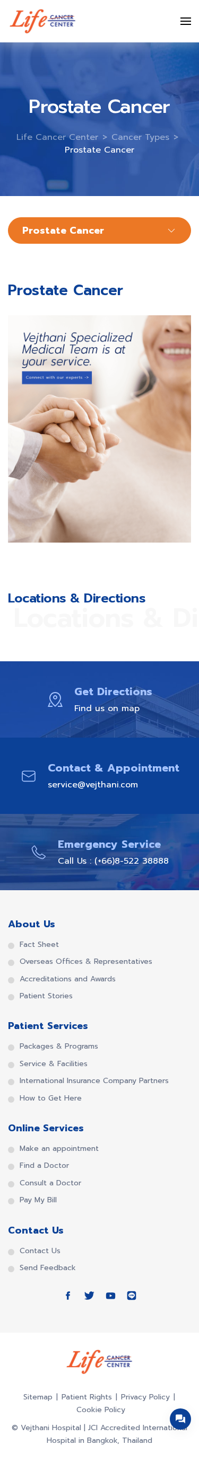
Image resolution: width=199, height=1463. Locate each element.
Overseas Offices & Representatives (86, 961)
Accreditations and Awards (68, 979)
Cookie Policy (100, 1409)
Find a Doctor (44, 1165)
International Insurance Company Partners (94, 1081)
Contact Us (40, 1251)
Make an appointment (59, 1148)
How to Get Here (51, 1098)
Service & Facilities (54, 1064)
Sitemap (38, 1397)
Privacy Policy (145, 1397)
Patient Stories (46, 996)
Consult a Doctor (50, 1183)
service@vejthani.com (93, 784)
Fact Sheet (39, 944)
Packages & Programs (59, 1046)
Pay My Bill (38, 1200)
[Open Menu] (185, 21)
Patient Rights (87, 1397)
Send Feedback (48, 1268)
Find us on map (107, 708)
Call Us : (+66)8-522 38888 (113, 861)
